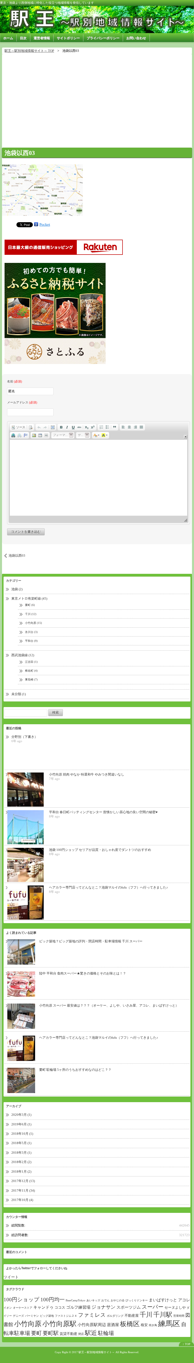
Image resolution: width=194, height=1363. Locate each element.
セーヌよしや (175, 1307)
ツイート (11, 1277)
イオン (8, 1307)
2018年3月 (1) (21, 1152)
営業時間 (178, 1315)
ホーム (8, 38)
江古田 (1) (31, 661)
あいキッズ (93, 1300)
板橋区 (130, 1324)
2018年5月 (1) (21, 1143)
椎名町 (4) (31, 670)
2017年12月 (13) (23, 1181)
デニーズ (18, 1315)
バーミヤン (32, 1315)
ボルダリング (115, 1315)
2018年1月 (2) (21, 1171)
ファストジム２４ (66, 1315)
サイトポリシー (68, 38)
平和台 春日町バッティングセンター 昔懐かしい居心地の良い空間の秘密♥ (103, 812)
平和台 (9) (31, 640)
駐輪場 (106, 1333)
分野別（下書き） (24, 737)
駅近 (91, 1333)
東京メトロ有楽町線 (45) (29, 598)
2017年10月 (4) (22, 1200)
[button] (18, 427)
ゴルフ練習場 (78, 1307)
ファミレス (92, 1315)
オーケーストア (22, 1307)
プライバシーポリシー (103, 38)
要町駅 (51, 1333)
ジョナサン (103, 1307)
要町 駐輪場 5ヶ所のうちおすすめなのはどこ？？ (75, 1070)
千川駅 (162, 1314)
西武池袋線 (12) (22, 655)
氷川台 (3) (31, 631)
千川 (146, 1314)
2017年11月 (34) (23, 1190)
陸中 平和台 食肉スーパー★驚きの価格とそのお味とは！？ (82, 973)
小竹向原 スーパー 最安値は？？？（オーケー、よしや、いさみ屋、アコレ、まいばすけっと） (109, 1005)
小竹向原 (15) (33, 622)
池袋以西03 (20, 153)
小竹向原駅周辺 (92, 1325)
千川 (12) (30, 614)
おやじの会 (118, 1300)
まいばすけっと (163, 1300)
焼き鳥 (153, 1325)
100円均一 (52, 1300)
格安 (144, 1325)
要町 (36, 1333)
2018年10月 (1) (22, 1133)
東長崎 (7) (31, 679)
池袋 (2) (16, 589)
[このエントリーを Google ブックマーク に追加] (36, 224)
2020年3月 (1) (21, 1115)
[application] (98, 472)
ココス (60, 1307)
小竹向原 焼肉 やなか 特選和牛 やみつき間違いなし (86, 774)
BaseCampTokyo (75, 1300)
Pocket (44, 224)
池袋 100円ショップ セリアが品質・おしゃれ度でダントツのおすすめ (100, 850)
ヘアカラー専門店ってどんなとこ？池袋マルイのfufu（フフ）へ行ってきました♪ (108, 887)
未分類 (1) (18, 694)
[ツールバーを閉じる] (185, 436)
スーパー (152, 1307)
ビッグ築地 (47, 1315)
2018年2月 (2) (21, 1162)
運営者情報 (42, 38)
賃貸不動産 (68, 1334)
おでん (105, 1300)
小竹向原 (27, 1324)
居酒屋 (113, 1325)
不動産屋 (132, 1315)
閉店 (81, 1334)
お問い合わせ (136, 38)
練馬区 (169, 1324)
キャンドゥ (43, 1307)
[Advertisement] (97, 97)
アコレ (184, 1300)
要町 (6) (30, 604)
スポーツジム (128, 1307)
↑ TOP (186, 1344)
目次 (23, 38)
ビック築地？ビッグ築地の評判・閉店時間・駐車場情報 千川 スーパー (90, 941)
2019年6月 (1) (21, 1124)
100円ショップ (21, 1300)
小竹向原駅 (59, 1324)
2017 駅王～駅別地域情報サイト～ (93, 1352)
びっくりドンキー (137, 1300)
